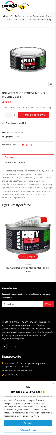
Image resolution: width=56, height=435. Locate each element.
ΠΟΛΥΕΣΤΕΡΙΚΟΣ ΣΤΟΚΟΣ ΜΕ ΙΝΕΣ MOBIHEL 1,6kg (28, 268)
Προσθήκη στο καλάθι (35, 115)
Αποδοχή (28, 423)
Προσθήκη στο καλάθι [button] (24, 235)
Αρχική (9, 16)
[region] (28, 415)
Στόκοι (49, 16)
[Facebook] (4, 346)
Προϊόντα (18, 16)
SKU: (4, 132)
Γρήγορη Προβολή (28, 257)
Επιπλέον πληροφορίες (15, 162)
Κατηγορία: (7, 136)
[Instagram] (10, 346)
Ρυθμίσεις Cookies (28, 430)
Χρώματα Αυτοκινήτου (34, 16)
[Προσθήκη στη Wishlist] (31, 235)
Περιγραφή (9, 157)
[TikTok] (15, 346)
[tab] (28, 157)
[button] (49, 6)
